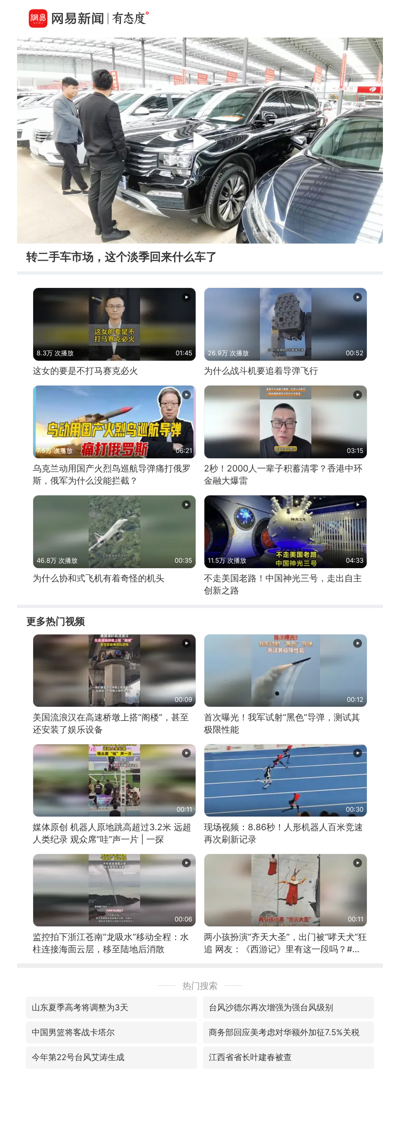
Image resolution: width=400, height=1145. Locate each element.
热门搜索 (200, 986)
